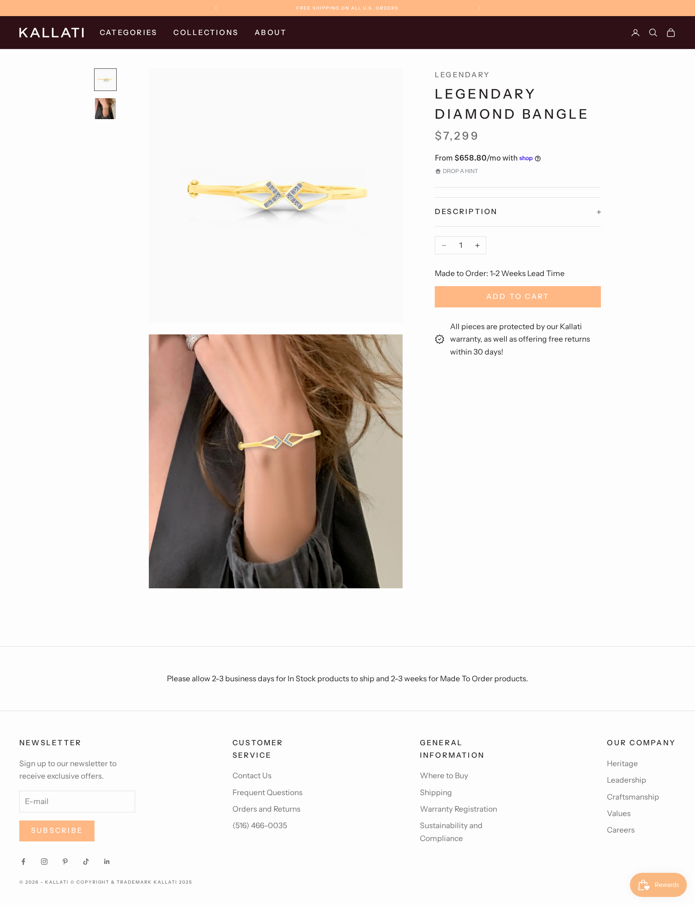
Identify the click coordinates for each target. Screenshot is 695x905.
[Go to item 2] (105, 108)
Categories (128, 32)
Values (619, 813)
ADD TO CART (518, 296)
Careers (621, 830)
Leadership (626, 780)
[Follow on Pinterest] (65, 862)
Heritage (622, 763)
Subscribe (57, 830)
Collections (206, 32)
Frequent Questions (267, 792)
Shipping (436, 792)
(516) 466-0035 (259, 825)
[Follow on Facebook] (23, 862)
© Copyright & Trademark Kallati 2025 (131, 882)
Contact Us (251, 775)
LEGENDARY (462, 74)
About (271, 32)
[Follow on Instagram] (44, 862)
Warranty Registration (458, 809)
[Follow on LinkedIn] (107, 862)
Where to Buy (444, 775)
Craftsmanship (633, 797)
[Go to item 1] (105, 79)
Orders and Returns (266, 809)
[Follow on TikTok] (86, 862)
